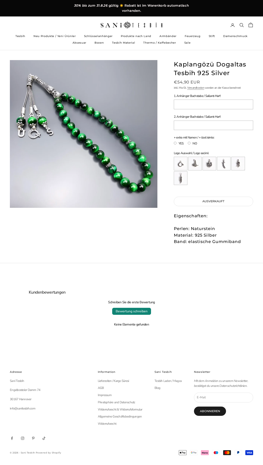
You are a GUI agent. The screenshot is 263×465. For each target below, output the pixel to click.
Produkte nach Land (136, 36)
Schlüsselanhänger (98, 36)
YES (181, 143)
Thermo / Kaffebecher (159, 42)
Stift (212, 36)
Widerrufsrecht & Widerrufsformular (120, 409)
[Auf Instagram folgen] (23, 438)
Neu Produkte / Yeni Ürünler (54, 36)
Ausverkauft (213, 201)
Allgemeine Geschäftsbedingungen (120, 416)
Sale (187, 42)
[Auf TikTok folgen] (44, 438)
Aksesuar (79, 42)
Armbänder (167, 36)
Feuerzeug (193, 36)
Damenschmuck (235, 36)
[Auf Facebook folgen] (12, 438)
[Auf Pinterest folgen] (33, 438)
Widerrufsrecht (107, 424)
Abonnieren (210, 411)
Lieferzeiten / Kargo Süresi (113, 381)
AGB (101, 388)
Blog (157, 388)
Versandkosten (195, 88)
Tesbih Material (123, 42)
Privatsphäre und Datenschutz (116, 402)
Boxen (99, 42)
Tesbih (20, 36)
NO (195, 143)
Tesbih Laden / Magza (168, 381)
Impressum (105, 395)
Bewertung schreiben (132, 311)
